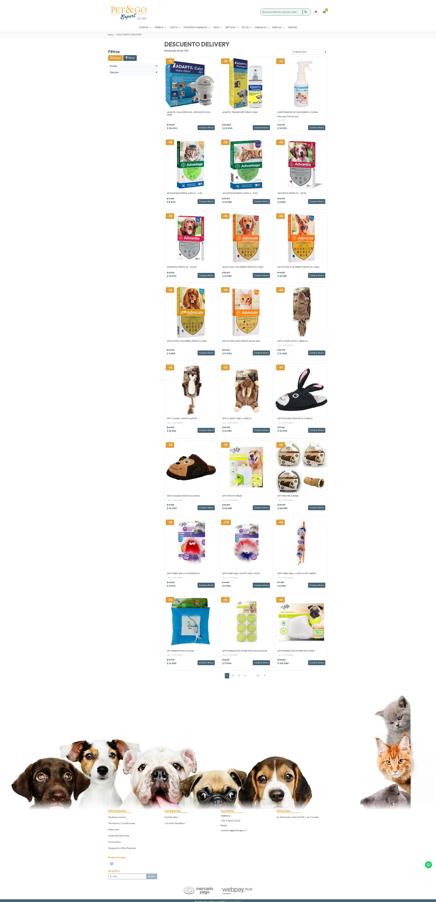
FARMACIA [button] (260, 27)
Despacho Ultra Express (122, 848)
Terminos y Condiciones (121, 823)
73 (257, 675)
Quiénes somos (117, 817)
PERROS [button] (159, 27)
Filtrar (131, 57)
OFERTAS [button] (144, 27)
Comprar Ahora (206, 127)
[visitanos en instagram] (111, 863)
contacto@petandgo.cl (233, 830)
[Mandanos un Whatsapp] (428, 864)
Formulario (114, 841)
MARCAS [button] (277, 27)
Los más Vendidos (174, 823)
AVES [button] (216, 27)
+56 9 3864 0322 (230, 820)
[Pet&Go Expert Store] (183, 12)
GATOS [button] (174, 27)
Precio (113, 66)
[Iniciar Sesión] (316, 11)
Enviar (152, 876)
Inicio (111, 34)
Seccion (114, 72)
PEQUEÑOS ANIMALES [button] (195, 27)
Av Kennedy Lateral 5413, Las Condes (298, 817)
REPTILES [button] (230, 27)
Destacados (171, 817)
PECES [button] (245, 27)
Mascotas (113, 829)
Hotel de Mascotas (118, 835)
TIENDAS (292, 27)
